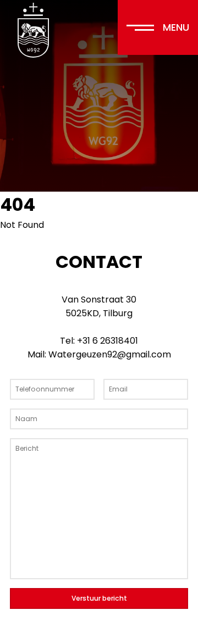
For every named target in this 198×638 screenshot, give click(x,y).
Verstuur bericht (99, 598)
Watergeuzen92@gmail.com (109, 354)
